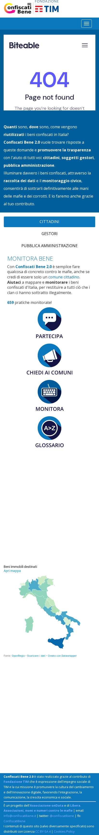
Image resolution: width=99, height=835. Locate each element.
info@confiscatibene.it (20, 816)
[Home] (19, 8)
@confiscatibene (62, 816)
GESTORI (50, 233)
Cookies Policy (64, 831)
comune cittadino (63, 277)
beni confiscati (40, 134)
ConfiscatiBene (14, 821)
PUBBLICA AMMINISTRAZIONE (49, 245)
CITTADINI (49, 221)
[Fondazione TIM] (47, 5)
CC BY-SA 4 (43, 831)
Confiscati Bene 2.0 (33, 266)
